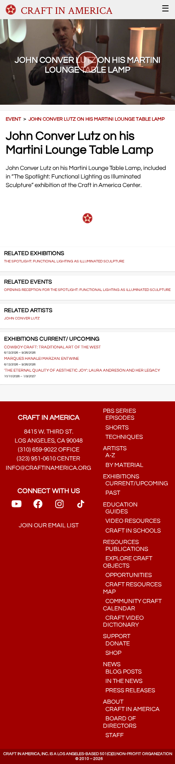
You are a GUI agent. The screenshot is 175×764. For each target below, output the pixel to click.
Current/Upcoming (135, 483)
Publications (125, 549)
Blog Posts (122, 672)
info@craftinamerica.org (48, 468)
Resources (121, 542)
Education (120, 505)
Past (111, 493)
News (111, 664)
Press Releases (129, 690)
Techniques (123, 437)
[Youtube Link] (16, 507)
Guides (115, 512)
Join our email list (49, 525)
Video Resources (131, 521)
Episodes (118, 418)
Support (116, 636)
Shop (112, 653)
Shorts (116, 428)
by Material (123, 465)
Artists (115, 448)
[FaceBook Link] (38, 507)
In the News (122, 681)
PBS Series (119, 411)
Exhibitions (121, 476)
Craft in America (131, 709)
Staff (113, 735)
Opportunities (127, 575)
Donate (116, 644)
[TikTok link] (81, 507)
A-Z (109, 455)
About (113, 702)
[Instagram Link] (59, 507)
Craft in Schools (132, 531)
